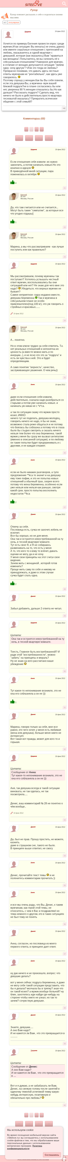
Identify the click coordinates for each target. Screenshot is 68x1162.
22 (65, 227)
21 (65, 188)
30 (65, 671)
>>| (64, 108)
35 (65, 885)
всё (5, 22)
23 (65, 257)
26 (65, 453)
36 (65, 924)
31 (65, 707)
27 (65, 507)
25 (65, 378)
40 (65, 1105)
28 (65, 589)
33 (65, 820)
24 (65, 321)
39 (65, 1044)
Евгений (24, 195)
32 (65, 749)
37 (65, 954)
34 (65, 856)
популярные (14, 22)
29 (65, 616)
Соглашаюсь (52, 1155)
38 (65, 1008)
